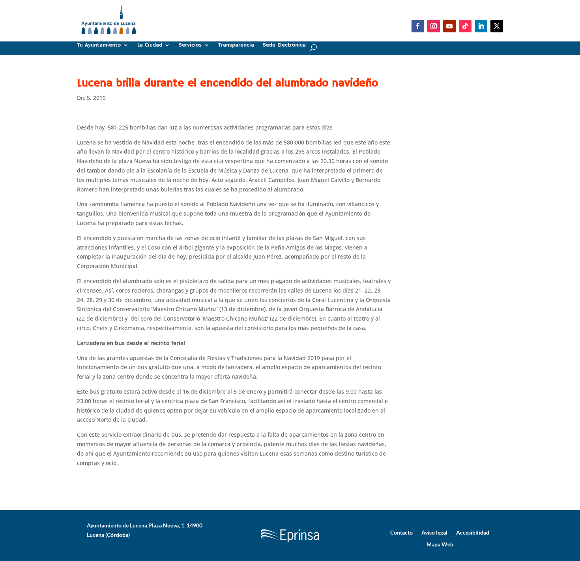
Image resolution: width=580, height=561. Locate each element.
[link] (108, 37)
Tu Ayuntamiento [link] (99, 45)
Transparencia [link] (236, 45)
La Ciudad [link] (149, 45)
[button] (418, 26)
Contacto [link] (401, 532)
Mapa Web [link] (440, 544)
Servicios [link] (190, 45)
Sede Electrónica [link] (284, 45)
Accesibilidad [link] (472, 532)
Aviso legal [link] (434, 532)
